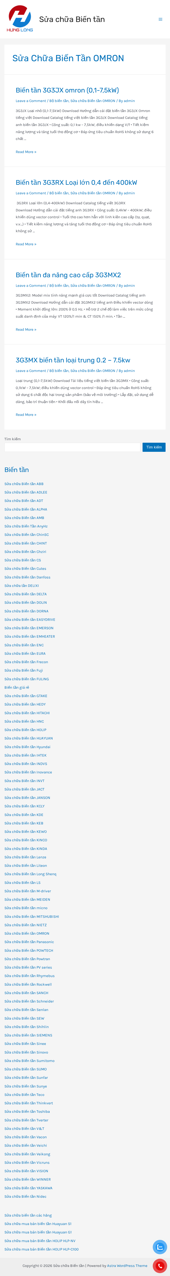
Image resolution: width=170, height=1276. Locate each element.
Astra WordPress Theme (127, 1265)
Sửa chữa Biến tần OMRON (26, 933)
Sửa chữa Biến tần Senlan (26, 1009)
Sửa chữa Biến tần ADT (23, 500)
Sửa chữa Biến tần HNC (24, 721)
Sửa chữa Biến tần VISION (26, 1171)
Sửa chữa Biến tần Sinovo (26, 1052)
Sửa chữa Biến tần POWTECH (28, 950)
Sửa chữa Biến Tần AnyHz (26, 526)
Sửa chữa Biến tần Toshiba (27, 1111)
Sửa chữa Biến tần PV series (28, 967)
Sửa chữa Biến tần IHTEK (25, 755)
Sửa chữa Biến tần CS (22, 560)
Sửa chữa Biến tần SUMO (25, 1069)
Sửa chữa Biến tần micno (25, 908)
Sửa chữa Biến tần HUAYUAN (28, 738)
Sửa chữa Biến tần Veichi (25, 1145)
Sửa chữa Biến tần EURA (25, 653)
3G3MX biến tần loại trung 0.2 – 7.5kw (73, 360)
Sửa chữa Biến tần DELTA (25, 594)
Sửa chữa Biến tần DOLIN (25, 602)
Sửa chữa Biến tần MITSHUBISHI (31, 916)
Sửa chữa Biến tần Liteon (25, 865)
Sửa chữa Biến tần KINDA (25, 848)
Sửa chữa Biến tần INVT (24, 781)
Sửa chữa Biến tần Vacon (25, 1137)
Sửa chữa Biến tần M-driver (27, 891)
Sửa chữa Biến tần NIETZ (25, 925)
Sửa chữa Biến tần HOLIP (25, 729)
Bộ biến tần (59, 100)
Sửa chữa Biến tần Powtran (27, 959)
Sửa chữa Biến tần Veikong (27, 1154)
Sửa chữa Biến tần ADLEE (25, 492)
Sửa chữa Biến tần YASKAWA (28, 1188)
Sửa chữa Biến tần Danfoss (27, 577)
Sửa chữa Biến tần (72, 19)
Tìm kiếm (12, 439)
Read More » (26, 151)
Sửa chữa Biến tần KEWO (25, 831)
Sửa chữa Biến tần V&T (24, 1128)
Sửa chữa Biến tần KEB (23, 823)
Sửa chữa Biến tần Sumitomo (29, 1060)
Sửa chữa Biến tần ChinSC (26, 534)
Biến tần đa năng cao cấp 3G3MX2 (68, 275)
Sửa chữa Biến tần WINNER (27, 1179)
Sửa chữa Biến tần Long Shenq (30, 874)
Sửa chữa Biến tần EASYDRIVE (29, 619)
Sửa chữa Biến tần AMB (24, 517)
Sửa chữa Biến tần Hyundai (27, 747)
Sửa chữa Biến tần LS (22, 882)
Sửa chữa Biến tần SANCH (26, 993)
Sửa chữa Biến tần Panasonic (29, 942)
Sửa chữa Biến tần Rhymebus (29, 975)
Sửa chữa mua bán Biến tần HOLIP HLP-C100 (41, 1249)
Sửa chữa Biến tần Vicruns (27, 1162)
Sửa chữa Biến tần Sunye (25, 1086)
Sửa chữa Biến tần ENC (24, 645)
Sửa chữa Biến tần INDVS (25, 763)
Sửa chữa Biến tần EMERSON (29, 628)
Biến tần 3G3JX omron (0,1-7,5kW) (67, 90)
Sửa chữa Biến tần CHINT (25, 543)
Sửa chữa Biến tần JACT (24, 789)
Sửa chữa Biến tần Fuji (23, 670)
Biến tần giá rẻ (16, 687)
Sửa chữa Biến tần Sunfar (26, 1077)
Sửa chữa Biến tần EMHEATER (29, 636)
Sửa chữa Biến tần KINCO (25, 840)
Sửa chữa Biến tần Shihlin (26, 1026)
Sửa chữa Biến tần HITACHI (27, 713)
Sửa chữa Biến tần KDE (23, 814)
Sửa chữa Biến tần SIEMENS (28, 1035)
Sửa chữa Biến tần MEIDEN (27, 899)
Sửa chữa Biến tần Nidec (25, 1196)
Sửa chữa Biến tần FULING (26, 679)
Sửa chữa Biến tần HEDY (25, 704)
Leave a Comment (31, 100)
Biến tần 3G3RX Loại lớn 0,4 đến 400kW (76, 183)
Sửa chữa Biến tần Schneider (29, 1001)
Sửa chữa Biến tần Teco (24, 1094)
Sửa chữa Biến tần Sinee (25, 1043)
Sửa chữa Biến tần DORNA (26, 611)
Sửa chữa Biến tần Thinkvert (28, 1103)
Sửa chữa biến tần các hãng (28, 1215)
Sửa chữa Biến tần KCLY (24, 806)
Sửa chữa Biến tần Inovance (28, 772)
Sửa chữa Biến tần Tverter (26, 1120)
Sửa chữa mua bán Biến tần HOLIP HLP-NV (39, 1241)
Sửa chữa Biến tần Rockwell (28, 984)
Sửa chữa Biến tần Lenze (25, 857)
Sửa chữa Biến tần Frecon (26, 662)
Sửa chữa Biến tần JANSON (27, 797)
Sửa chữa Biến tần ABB (24, 484)
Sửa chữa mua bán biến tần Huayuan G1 (38, 1232)
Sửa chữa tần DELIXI (21, 585)
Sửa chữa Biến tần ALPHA (25, 509)
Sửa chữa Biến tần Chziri (25, 551)
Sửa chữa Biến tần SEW (24, 1018)
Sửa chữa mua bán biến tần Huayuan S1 (37, 1223)
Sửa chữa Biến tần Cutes (25, 568)
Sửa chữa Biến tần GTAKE (25, 696)
